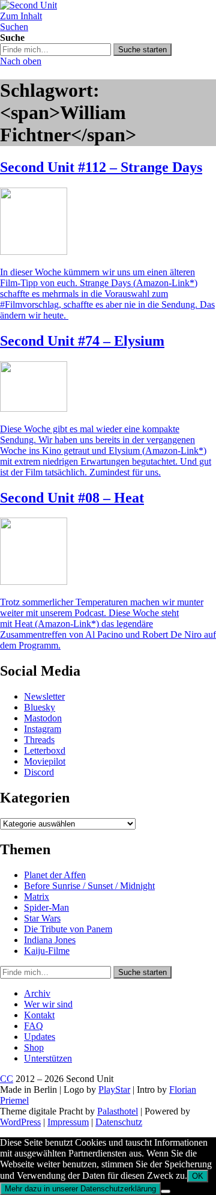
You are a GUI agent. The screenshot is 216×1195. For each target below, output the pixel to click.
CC (6, 1079)
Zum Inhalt (21, 16)
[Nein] (165, 1191)
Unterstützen (48, 1058)
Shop (34, 1047)
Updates (39, 1036)
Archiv (37, 993)
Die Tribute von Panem (68, 929)
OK (197, 1176)
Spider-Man (46, 907)
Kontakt (39, 1015)
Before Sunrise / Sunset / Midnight (89, 886)
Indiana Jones (50, 940)
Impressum (68, 1122)
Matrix (36, 896)
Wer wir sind (48, 1004)
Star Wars (42, 918)
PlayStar (114, 1089)
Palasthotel (117, 1111)
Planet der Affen (55, 875)
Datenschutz (118, 1122)
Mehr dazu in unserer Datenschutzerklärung (80, 1188)
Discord (39, 772)
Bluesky (39, 707)
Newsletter (44, 696)
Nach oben (20, 61)
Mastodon (43, 718)
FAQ (33, 1026)
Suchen (14, 27)
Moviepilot (44, 761)
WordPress (20, 1122)
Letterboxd (44, 750)
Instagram (42, 729)
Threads (39, 740)
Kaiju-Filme (47, 951)
